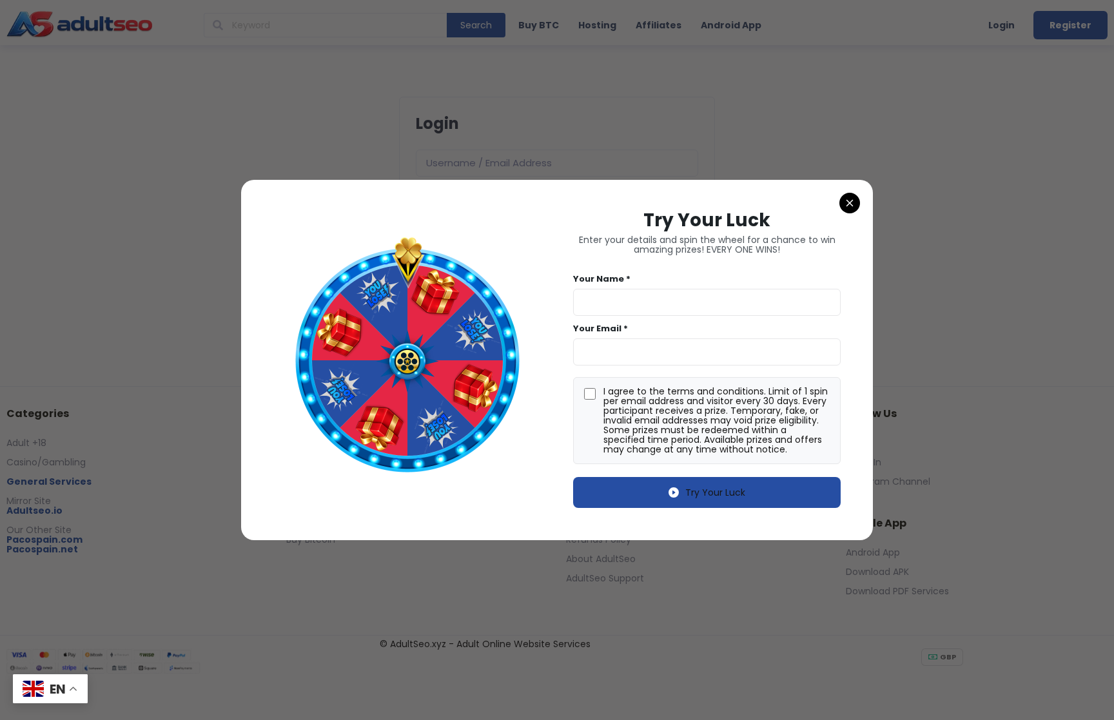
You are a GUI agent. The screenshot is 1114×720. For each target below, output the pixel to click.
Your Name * (601, 279)
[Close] (849, 203)
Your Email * (600, 328)
